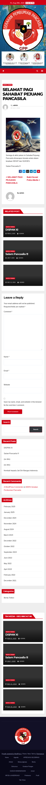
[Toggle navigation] (42, 71)
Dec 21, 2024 (12, 684)
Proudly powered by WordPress (12, 754)
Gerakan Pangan (28, 766)
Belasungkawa (22, 762)
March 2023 (8, 535)
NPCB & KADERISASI (12, 775)
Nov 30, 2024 (12, 707)
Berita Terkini (7, 84)
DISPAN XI (11, 229)
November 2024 (10, 524)
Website (7, 385)
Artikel (11, 762)
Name (6, 357)
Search (6, 422)
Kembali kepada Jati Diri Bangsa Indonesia (21, 470)
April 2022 (8, 569)
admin (15, 105)
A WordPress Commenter (13, 487)
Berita (34, 762)
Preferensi (28, 775)
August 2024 (9, 529)
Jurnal (32, 771)
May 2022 (8, 563)
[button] (37, 71)
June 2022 (8, 558)
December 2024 (10, 518)
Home (7, 757)
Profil (37, 775)
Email (6, 371)
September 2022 (10, 552)
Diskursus (14, 766)
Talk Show (22, 780)
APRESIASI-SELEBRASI (31, 757)
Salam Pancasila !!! (16, 254)
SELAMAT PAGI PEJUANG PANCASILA (14, 180)
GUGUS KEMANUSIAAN (18, 771)
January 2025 (9, 512)
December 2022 (10, 541)
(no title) (7, 459)
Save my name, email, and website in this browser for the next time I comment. (23, 403)
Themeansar (40, 754)
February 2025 (9, 506)
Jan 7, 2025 (11, 661)
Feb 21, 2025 (11, 638)
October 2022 (9, 546)
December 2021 (10, 580)
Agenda (16, 757)
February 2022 (9, 575)
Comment (8, 312)
